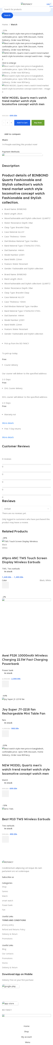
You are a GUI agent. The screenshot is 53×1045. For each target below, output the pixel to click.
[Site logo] (26, 3)
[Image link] (7, 861)
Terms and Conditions (14, 920)
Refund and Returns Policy (13, 929)
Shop (4, 886)
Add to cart (22, 122)
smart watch (7, 900)
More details (8, 423)
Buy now (38, 122)
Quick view (5, 846)
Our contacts (7, 953)
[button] (5, 839)
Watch (14, 24)
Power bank (7, 905)
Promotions (7, 938)
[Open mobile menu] (3, 4)
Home (5, 24)
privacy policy (8, 925)
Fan (3, 909)
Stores (5, 963)
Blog (4, 949)
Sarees (5, 891)
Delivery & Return (10, 934)
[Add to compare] (5, 813)
